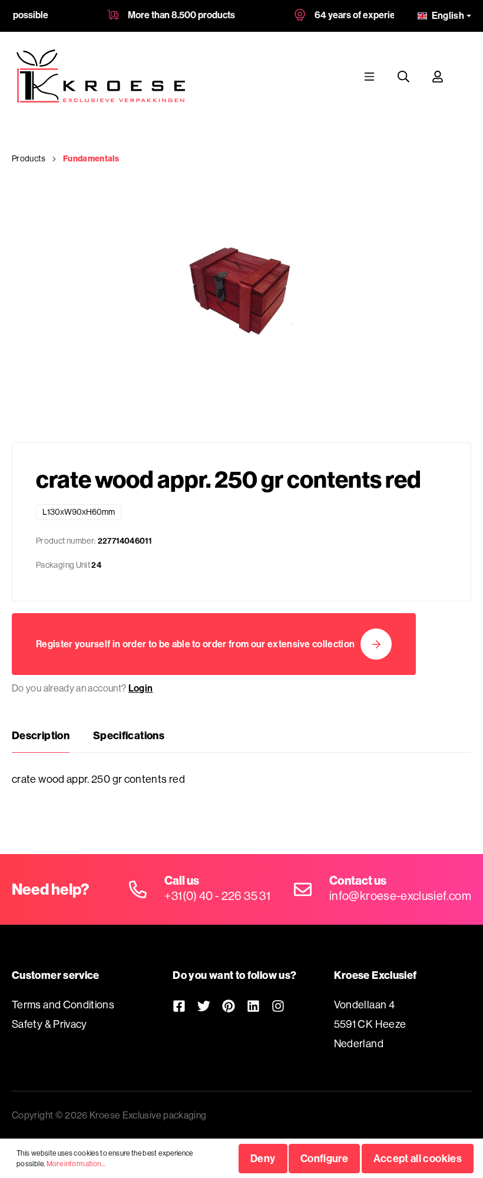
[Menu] (369, 76)
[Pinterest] (228, 1005)
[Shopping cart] (466, 76)
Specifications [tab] (128, 735)
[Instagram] (278, 1005)
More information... (76, 1163)
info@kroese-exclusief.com (400, 895)
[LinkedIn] (253, 1005)
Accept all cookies (417, 1158)
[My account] (437, 76)
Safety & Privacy (49, 1024)
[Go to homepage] (101, 75)
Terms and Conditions (63, 1004)
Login (140, 688)
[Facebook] (179, 1005)
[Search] (403, 76)
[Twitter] (203, 1005)
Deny (262, 1158)
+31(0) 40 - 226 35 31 (217, 895)
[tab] (41, 736)
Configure (324, 1158)
